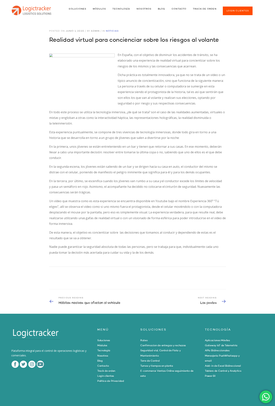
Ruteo (144, 340)
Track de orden (106, 371)
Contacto (103, 366)
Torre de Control (150, 361)
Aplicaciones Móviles (217, 340)
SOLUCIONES (77, 9)
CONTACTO (179, 9)
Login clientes (105, 376)
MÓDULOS (99, 9)
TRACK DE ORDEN (204, 9)
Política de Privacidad (110, 381)
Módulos (102, 345)
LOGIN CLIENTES (238, 11)
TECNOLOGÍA (121, 9)
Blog (100, 361)
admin (95, 31)
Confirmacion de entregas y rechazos (163, 345)
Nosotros (102, 356)
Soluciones (103, 340)
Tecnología (103, 350)
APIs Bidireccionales (217, 350)
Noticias (112, 31)
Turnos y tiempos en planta (156, 366)
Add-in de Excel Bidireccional (223, 366)
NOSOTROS (144, 9)
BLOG (161, 9)
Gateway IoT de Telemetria (221, 345)
